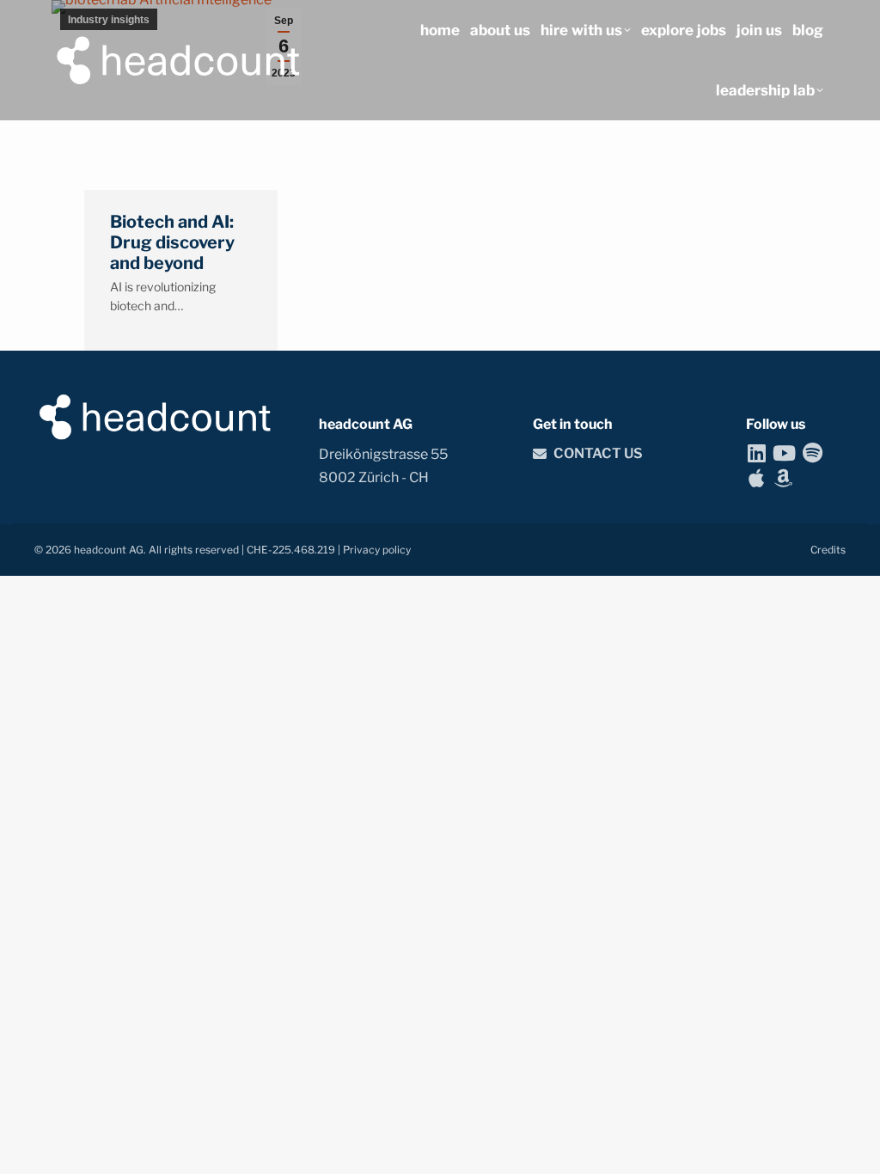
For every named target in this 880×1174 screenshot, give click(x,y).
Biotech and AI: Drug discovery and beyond (172, 242)
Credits (828, 549)
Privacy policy (377, 549)
